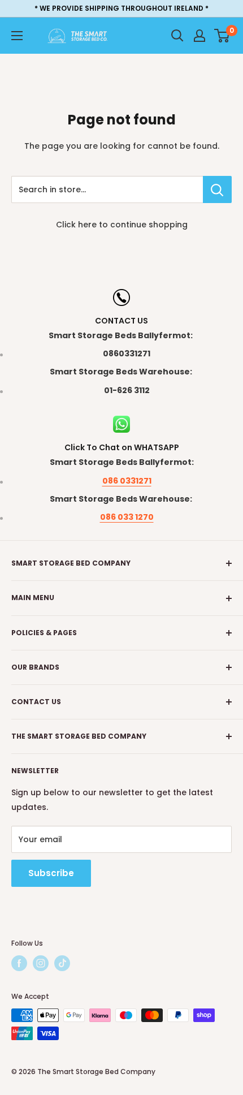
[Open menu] (17, 35)
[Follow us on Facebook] (19, 963)
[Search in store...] (217, 189)
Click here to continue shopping (122, 224)
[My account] (199, 35)
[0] (222, 35)
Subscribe (51, 873)
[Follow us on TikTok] (62, 963)
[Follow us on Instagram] (41, 963)
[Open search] (177, 35)
